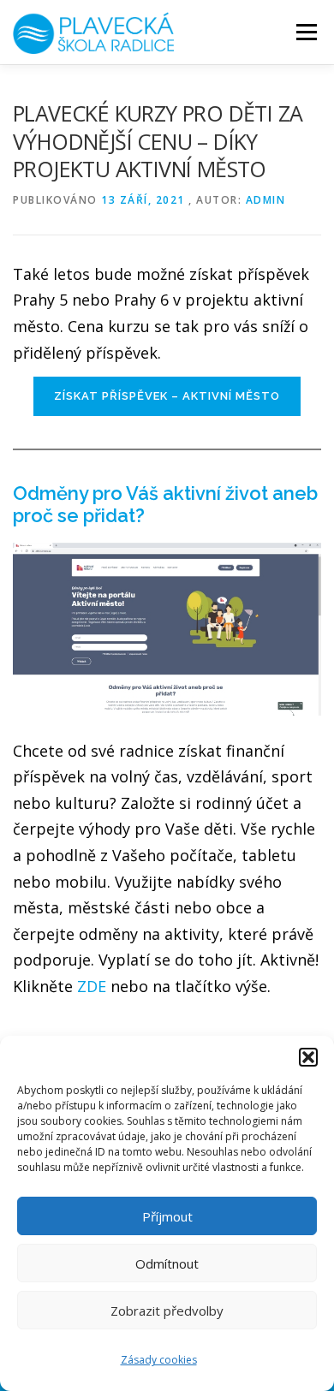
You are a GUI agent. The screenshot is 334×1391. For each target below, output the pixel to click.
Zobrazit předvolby (167, 1310)
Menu (305, 32)
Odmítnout (167, 1263)
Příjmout (167, 1216)
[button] (308, 1057)
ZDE (91, 986)
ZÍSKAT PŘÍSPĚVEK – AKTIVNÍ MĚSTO (167, 395)
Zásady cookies (159, 1359)
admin (266, 200)
